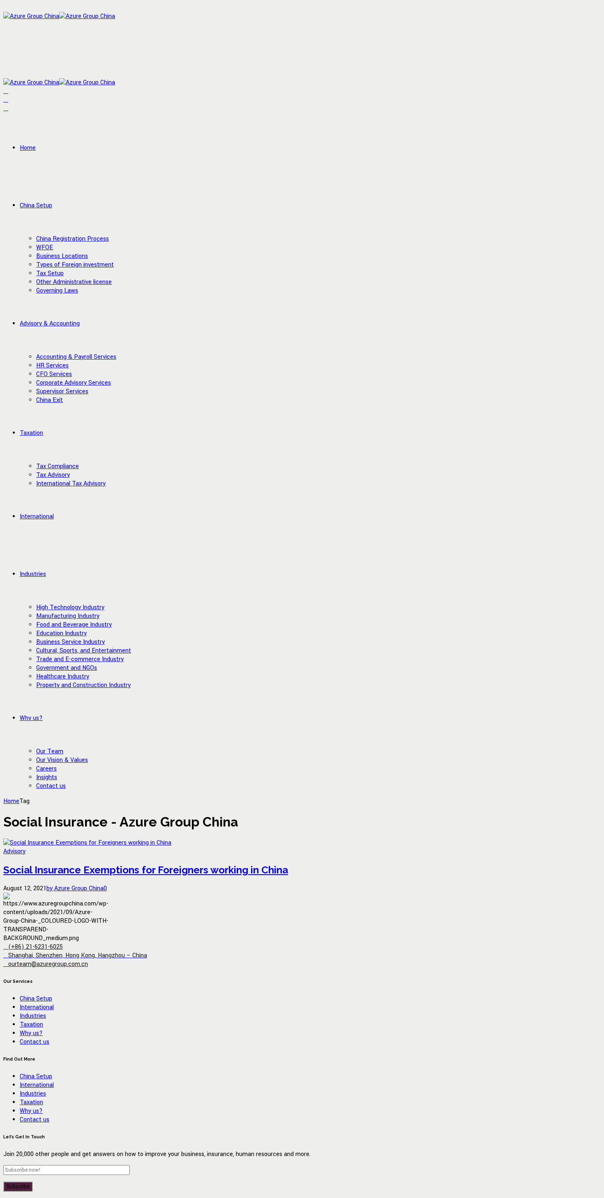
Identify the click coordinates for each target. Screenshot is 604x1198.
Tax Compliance (57, 466)
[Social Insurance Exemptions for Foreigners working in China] (87, 842)
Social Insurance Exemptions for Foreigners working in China (145, 870)
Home (28, 148)
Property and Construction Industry (83, 685)
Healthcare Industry (62, 676)
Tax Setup (50, 273)
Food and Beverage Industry (74, 624)
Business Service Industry (70, 642)
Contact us (51, 786)
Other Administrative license (74, 282)
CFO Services (54, 374)
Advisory (14, 851)
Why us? (31, 718)
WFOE (44, 247)
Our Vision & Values (62, 760)
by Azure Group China (75, 888)
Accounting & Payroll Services (76, 357)
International (37, 516)
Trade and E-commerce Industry (80, 659)
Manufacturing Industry (67, 616)
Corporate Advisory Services (73, 382)
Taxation (31, 433)
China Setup (36, 205)
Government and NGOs (66, 668)
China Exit (49, 400)
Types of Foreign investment (75, 264)
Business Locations (62, 256)
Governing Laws (57, 290)
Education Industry (61, 633)
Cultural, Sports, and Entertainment (83, 650)
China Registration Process (72, 238)
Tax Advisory (53, 475)
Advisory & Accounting (50, 323)
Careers (46, 768)
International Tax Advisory (71, 483)
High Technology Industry (70, 607)
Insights (46, 777)
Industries (33, 574)
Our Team (49, 751)
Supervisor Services (62, 391)
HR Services (52, 365)
